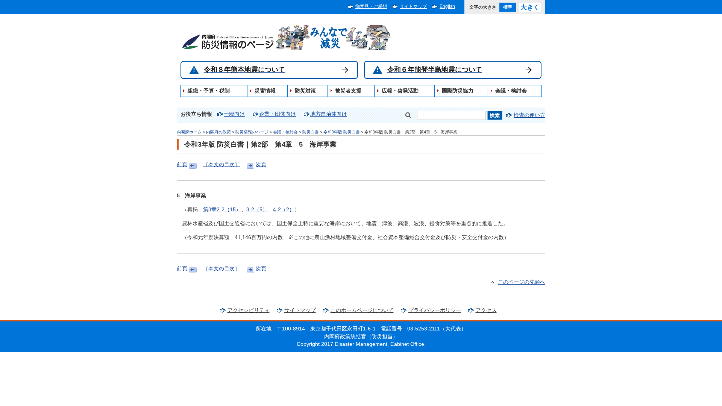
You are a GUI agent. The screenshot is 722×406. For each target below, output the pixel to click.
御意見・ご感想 (371, 6)
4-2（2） (283, 209)
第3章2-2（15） (222, 209)
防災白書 (310, 132)
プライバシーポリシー (434, 310)
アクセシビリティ (249, 310)
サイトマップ (413, 6)
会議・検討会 (285, 132)
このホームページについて (362, 310)
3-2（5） (257, 209)
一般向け (234, 114)
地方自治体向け (328, 114)
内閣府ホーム (189, 132)
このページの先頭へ (521, 282)
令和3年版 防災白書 (341, 132)
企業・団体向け (277, 114)
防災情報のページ (251, 132)
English (447, 6)
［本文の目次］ (221, 164)
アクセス (486, 310)
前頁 (182, 164)
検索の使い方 (529, 115)
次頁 (261, 164)
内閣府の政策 (218, 132)
